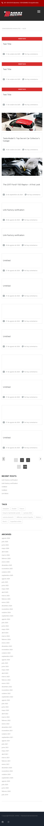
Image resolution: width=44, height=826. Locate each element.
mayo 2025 (5, 589)
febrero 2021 (6, 761)
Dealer (14, 509)
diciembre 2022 (7, 687)
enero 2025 (5, 602)
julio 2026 (5, 542)
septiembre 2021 (7, 737)
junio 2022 (5, 707)
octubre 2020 (6, 774)
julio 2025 (5, 582)
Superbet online (15, 521)
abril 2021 (5, 754)
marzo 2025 (6, 596)
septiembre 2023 (7, 656)
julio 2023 (5, 663)
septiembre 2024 (7, 616)
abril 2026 (5, 552)
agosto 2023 (6, 660)
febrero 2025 (6, 599)
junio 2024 (5, 626)
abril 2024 (5, 633)
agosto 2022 (6, 700)
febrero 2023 (6, 680)
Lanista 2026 (27, 513)
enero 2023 (5, 683)
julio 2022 (5, 704)
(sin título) (5, 493)
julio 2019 (5, 795)
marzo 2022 (6, 717)
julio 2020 (5, 784)
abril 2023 (5, 673)
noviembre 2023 (7, 650)
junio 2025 (5, 585)
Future (22, 509)
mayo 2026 (5, 548)
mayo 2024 (5, 629)
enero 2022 (5, 724)
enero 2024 (5, 643)
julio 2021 (5, 744)
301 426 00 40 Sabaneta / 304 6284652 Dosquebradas (21, 3)
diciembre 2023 (7, 646)
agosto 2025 (6, 579)
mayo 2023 (5, 670)
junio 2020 (5, 788)
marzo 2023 (6, 677)
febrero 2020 (6, 791)
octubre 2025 (6, 572)
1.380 (25, 467)
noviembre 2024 (7, 609)
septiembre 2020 (7, 778)
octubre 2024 (6, 612)
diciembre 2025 (7, 565)
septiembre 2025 (7, 575)
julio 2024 (5, 623)
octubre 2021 (6, 734)
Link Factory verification (10, 480)
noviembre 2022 (7, 690)
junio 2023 (5, 666)
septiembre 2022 (7, 697)
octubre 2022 (6, 693)
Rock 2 (5, 521)
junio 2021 (5, 747)
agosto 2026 (6, 538)
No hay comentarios (31, 54)
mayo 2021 (5, 751)
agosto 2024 (6, 619)
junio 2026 (5, 545)
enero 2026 (5, 562)
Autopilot (6, 509)
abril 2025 (5, 592)
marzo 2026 (6, 555)
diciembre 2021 (7, 727)
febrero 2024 (6, 639)
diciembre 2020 (7, 768)
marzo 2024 (6, 636)
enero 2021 (5, 764)
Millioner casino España (25, 517)
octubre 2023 (6, 653)
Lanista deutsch (8, 517)
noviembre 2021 (7, 730)
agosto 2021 (6, 741)
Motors (38, 517)
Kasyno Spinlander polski (11, 513)
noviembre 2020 (7, 771)
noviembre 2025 (7, 569)
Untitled (4, 487)
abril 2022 (5, 714)
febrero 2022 (6, 720)
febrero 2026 (6, 558)
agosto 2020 (6, 781)
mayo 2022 (5, 710)
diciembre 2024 (7, 606)
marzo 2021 (6, 757)
